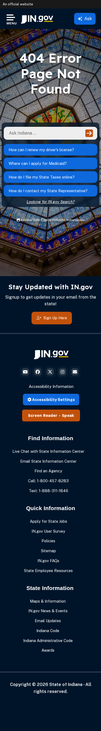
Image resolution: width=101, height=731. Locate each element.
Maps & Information (48, 601)
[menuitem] (37, 19)
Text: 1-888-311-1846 (48, 490)
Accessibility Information (51, 386)
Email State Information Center (48, 461)
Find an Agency (48, 471)
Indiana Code (47, 630)
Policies (48, 541)
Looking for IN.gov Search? (51, 201)
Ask (88, 18)
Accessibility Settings (53, 399)
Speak (68, 415)
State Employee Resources (48, 570)
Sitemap (48, 550)
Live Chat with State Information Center (48, 451)
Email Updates (48, 620)
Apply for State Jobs (48, 521)
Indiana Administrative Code (48, 640)
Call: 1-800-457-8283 (48, 480)
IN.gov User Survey (48, 531)
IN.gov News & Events (48, 610)
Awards (47, 650)
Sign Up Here (55, 318)
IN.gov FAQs (48, 560)
